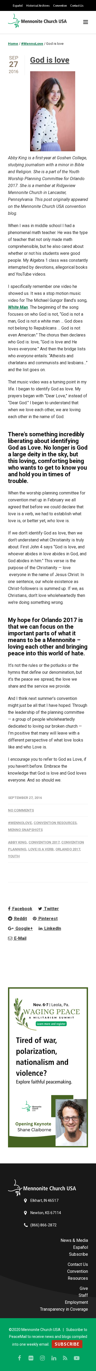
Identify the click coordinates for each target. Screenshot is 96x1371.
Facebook (21, 908)
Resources (78, 1278)
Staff (83, 1295)
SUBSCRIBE (67, 1344)
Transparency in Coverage (64, 1309)
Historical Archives (38, 5)
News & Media (74, 1240)
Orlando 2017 (67, 849)
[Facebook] (19, 1358)
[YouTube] (76, 1358)
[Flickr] (31, 1358)
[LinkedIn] (54, 1358)
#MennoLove (20, 823)
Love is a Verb (41, 849)
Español (18, 5)
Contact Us (76, 5)
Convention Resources (55, 823)
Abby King (17, 842)
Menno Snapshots (25, 830)
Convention (60, 5)
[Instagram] (42, 1358)
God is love (49, 60)
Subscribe (78, 1254)
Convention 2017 (44, 842)
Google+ (23, 928)
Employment (76, 1302)
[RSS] (65, 1358)
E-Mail (19, 938)
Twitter (51, 908)
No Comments (21, 810)
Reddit (20, 918)
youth (14, 856)
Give (84, 1288)
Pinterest (47, 918)
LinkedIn (52, 928)
